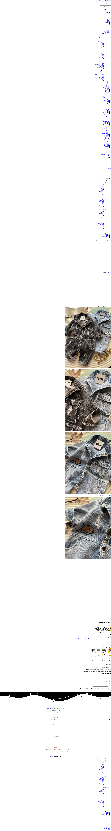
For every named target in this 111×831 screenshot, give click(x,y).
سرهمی (102, 42)
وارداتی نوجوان (101, 68)
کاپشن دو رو (106, 135)
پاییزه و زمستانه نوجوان (101, 69)
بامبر (108, 15)
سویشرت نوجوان (101, 76)
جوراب (107, 102)
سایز (110, 634)
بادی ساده (107, 13)
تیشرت (102, 36)
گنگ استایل (102, 216)
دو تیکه (107, 108)
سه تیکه (107, 116)
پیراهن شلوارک (106, 87)
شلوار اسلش (106, 122)
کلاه (105, 11)
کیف (108, 147)
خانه (110, 240)
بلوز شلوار (102, 218)
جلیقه (108, 99)
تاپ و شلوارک (106, 91)
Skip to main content (107, 0)
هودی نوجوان (101, 79)
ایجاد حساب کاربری (107, 824)
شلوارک (102, 44)
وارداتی (102, 228)
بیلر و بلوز (107, 26)
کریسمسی (107, 143)
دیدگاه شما (108, 681)
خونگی (107, 104)
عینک (105, 9)
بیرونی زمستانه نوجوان (99, 72)
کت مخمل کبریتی (105, 139)
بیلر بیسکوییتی (106, 24)
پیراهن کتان (106, 88)
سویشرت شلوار (106, 121)
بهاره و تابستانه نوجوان (102, 60)
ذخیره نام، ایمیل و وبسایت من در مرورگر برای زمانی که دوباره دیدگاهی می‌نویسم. (94, 688)
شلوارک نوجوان (106, 129)
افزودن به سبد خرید (107, 637)
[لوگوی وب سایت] (104, 166)
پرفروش (102, 212)
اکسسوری (107, 8)
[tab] (107, 641)
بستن (110, 818)
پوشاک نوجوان (106, 59)
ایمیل (109, 685)
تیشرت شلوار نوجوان (105, 97)
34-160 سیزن (108, 272)
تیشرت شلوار (106, 94)
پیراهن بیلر (107, 82)
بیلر (108, 23)
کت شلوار (107, 137)
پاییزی (107, 30)
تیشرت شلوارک (101, 37)
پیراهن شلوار (106, 86)
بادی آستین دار (106, 12)
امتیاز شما (108, 673)
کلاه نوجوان (106, 146)
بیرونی (107, 21)
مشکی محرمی (106, 149)
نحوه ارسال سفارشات (54, 721)
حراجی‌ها (102, 38)
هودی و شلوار (101, 57)
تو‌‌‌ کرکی (107, 92)
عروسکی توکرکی (105, 133)
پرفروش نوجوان (101, 63)
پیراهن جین (106, 84)
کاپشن (107, 134)
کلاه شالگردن (106, 145)
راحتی (103, 39)
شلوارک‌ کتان (106, 128)
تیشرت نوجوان (101, 65)
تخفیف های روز (108, 239)
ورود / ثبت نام (106, 815)
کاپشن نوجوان (101, 77)
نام (110, 683)
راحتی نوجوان (101, 66)
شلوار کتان (107, 125)
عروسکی (107, 132)
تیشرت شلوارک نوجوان (99, 64)
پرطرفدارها (106, 31)
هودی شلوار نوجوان (105, 154)
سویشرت (102, 53)
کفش (105, 10)
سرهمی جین (106, 115)
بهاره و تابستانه (103, 33)
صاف (108, 635)
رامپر (108, 110)
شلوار (103, 43)
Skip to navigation (100, 0)
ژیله (108, 111)
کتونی (107, 140)
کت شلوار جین (106, 138)
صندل (107, 131)
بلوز (108, 16)
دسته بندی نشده (106, 106)
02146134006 (49, 708)
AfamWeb (51, 756)
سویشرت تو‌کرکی (105, 120)
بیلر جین (107, 25)
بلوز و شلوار (101, 49)
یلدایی (107, 155)
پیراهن (107, 81)
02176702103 (54, 708)
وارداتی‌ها (102, 46)
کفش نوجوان (106, 144)
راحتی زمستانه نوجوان (100, 75)
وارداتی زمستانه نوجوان (99, 80)
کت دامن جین (106, 136)
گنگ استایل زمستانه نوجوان (99, 78)
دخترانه (107, 105)
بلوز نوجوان (102, 71)
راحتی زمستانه (101, 223)
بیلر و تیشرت (106, 27)
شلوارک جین (106, 127)
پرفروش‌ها (102, 35)
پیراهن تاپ (107, 83)
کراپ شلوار (106, 142)
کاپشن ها (102, 55)
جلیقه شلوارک (106, 100)
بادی (103, 34)
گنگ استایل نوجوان (100, 67)
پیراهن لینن (106, 89)
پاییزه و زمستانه (103, 47)
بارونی (107, 14)
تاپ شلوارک (106, 90)
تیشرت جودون (106, 93)
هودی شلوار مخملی (105, 153)
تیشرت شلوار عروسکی (104, 95)
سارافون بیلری (106, 114)
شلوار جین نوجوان (105, 124)
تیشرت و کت (106, 98)
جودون (107, 101)
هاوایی (107, 150)
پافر (108, 28)
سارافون (107, 113)
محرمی (107, 148)
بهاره (108, 19)
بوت (108, 20)
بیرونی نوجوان (101, 61)
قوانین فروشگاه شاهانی (54, 719)
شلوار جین (107, 123)
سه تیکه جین (106, 117)
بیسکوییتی (107, 22)
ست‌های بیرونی (101, 41)
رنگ (110, 632)
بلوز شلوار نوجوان (100, 70)
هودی (108, 151)
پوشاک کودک (106, 32)
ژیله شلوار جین (106, 112)
